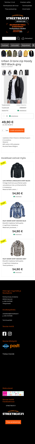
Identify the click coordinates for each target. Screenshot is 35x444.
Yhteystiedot (7, 303)
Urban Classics (21, 105)
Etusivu (3, 66)
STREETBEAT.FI (11, 405)
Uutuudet (15, 45)
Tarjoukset (26, 45)
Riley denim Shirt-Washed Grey (14, 259)
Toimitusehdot (27, 5)
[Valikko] (33, 45)
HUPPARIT (10, 66)
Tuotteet (5, 45)
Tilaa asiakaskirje (10, 9)
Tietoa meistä (8, 354)
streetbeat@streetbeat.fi (11, 313)
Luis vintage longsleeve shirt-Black (16, 181)
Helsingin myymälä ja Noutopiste (12, 292)
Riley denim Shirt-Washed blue (14, 221)
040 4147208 (8, 301)
